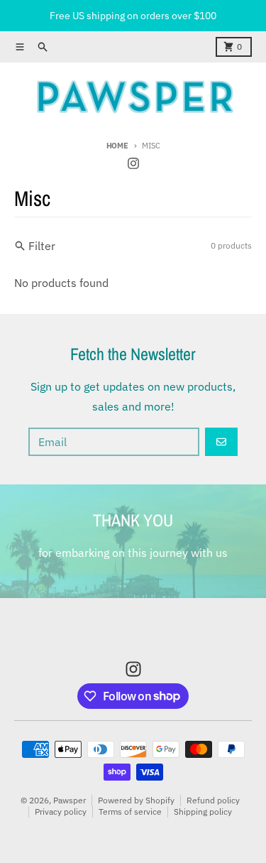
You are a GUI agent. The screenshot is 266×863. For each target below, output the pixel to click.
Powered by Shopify (136, 800)
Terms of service (130, 811)
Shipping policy (203, 811)
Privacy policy (61, 811)
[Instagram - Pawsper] (133, 163)
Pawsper (69, 800)
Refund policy (213, 800)
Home (117, 146)
